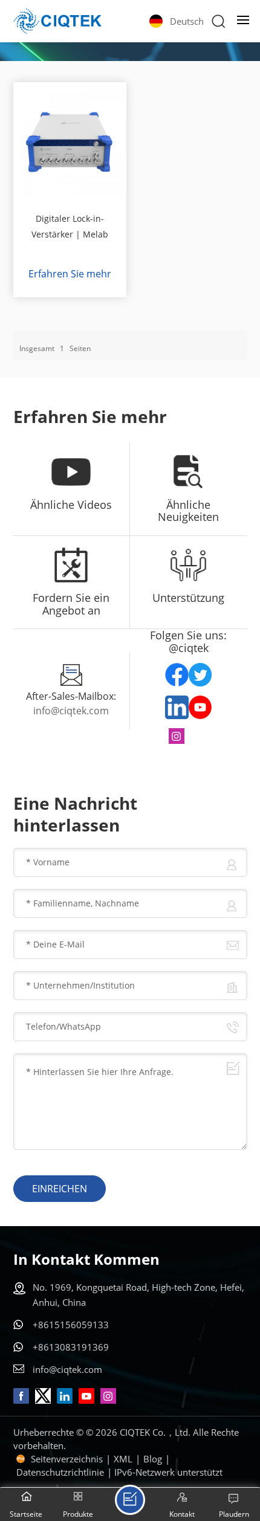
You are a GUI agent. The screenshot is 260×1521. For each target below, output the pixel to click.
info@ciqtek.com (71, 710)
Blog (152, 1459)
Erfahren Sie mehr (69, 273)
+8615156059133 (71, 1325)
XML (123, 1459)
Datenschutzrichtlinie (60, 1472)
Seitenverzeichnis (67, 1459)
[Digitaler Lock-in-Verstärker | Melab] (70, 139)
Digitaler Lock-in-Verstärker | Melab (69, 226)
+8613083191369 (71, 1347)
